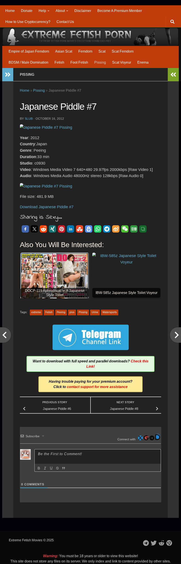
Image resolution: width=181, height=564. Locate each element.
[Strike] (57, 468)
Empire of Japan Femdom (29, 51)
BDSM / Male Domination (28, 62)
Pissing (100, 62)
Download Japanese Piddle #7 (47, 207)
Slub (29, 118)
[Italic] (45, 468)
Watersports (109, 312)
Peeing (61, 312)
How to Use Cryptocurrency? (27, 22)
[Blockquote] (63, 468)
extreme (36, 312)
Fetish (59, 62)
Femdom (85, 51)
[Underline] (51, 468)
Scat (102, 51)
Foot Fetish (79, 62)
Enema (143, 62)
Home (10, 11)
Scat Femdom (123, 51)
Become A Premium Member (119, 11)
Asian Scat (63, 51)
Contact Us (65, 22)
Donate (26, 11)
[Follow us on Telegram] (146, 543)
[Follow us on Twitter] (154, 543)
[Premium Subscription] (169, 543)
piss (72, 312)
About (60, 11)
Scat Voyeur (121, 62)
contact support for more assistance (97, 387)
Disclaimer (82, 11)
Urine (95, 312)
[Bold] (39, 468)
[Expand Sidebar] (7, 74)
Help (42, 11)
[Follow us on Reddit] (161, 543)
